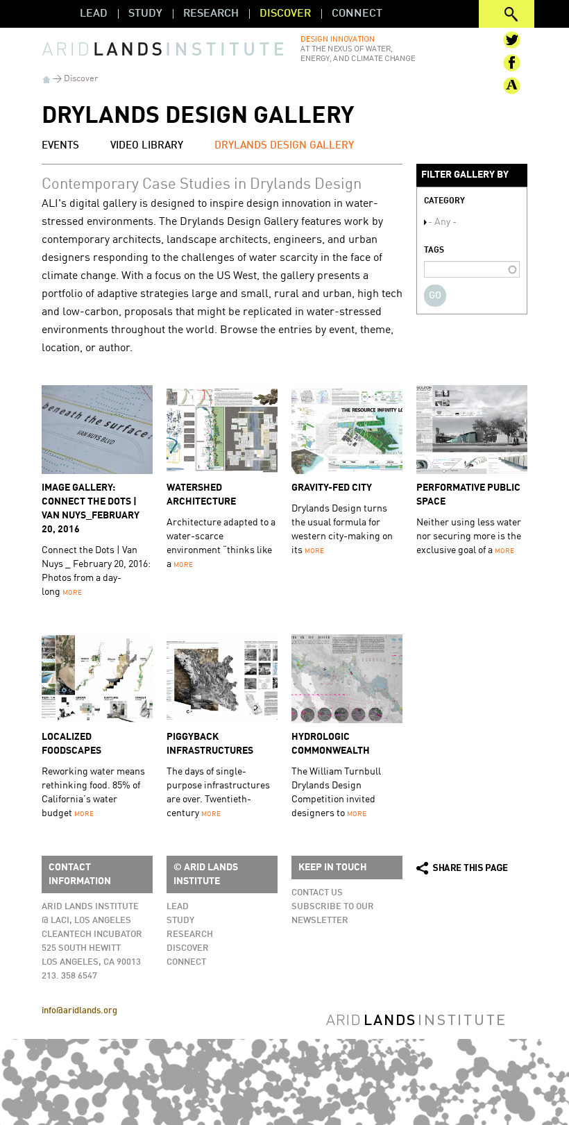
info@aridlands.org (79, 1010)
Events (60, 146)
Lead (94, 13)
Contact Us (317, 892)
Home (46, 79)
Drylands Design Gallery (284, 146)
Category (444, 201)
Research (211, 13)
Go (435, 296)
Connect (357, 13)
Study (145, 13)
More (72, 592)
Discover (285, 13)
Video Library (146, 146)
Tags (434, 250)
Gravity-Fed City (331, 488)
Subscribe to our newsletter (332, 913)
